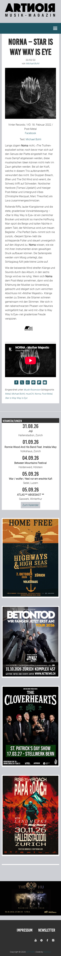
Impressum (25, 930)
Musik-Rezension (32, 389)
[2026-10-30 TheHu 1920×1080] (30, 914)
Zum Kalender (30, 505)
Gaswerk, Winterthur (30, 493)
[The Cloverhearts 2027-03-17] (30, 764)
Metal (7, 393)
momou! (47, 952)
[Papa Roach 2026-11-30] (30, 853)
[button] (16, 382)
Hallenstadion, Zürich (30, 430)
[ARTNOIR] (30, 15)
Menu (55, 28)
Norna (37, 393)
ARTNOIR (30, 952)
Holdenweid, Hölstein (30, 462)
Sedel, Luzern (30, 478)
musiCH (30, 393)
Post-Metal (47, 393)
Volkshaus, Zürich (31, 446)
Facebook (30, 133)
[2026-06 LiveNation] (30, 595)
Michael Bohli (33, 139)
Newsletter (46, 930)
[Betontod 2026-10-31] (30, 675)
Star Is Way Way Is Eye (16, 398)
